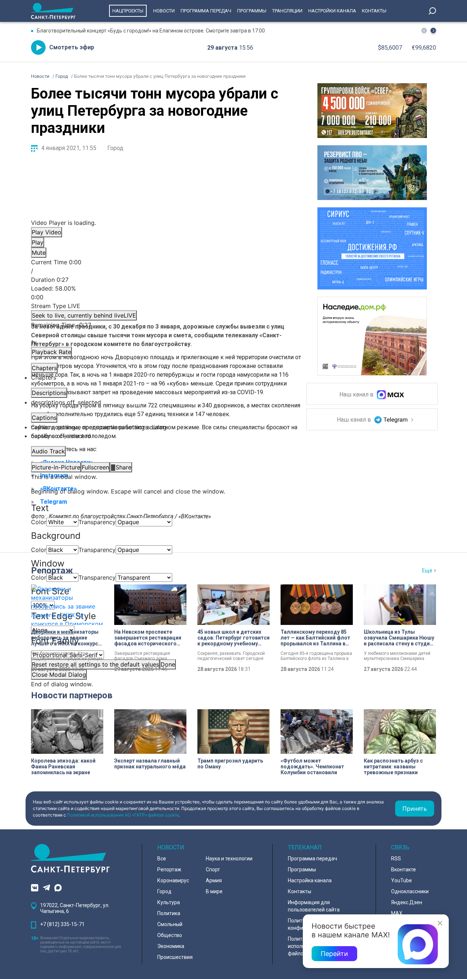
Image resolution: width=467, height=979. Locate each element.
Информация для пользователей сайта (314, 906)
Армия (214, 880)
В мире (214, 891)
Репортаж (52, 570)
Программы (251, 11)
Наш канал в (357, 394)
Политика (168, 913)
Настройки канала (332, 11)
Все (161, 858)
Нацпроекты (127, 11)
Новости (164, 11)
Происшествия (175, 957)
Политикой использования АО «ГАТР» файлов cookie (123, 815)
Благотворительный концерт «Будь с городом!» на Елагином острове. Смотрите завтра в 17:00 (151, 31)
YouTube (401, 880)
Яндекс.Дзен (406, 902)
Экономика (170, 946)
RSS (396, 858)
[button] (433, 30)
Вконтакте (403, 869)
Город (115, 148)
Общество (169, 935)
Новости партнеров (71, 695)
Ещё (427, 570)
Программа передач (206, 11)
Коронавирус (173, 880)
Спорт (213, 869)
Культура (168, 902)
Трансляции (287, 11)
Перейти (334, 953)
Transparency (97, 522)
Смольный (169, 924)
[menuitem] (162, 427)
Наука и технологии (229, 858)
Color (38, 522)
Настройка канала (310, 880)
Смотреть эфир (71, 47)
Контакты (374, 11)
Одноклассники (410, 891)
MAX (396, 913)
